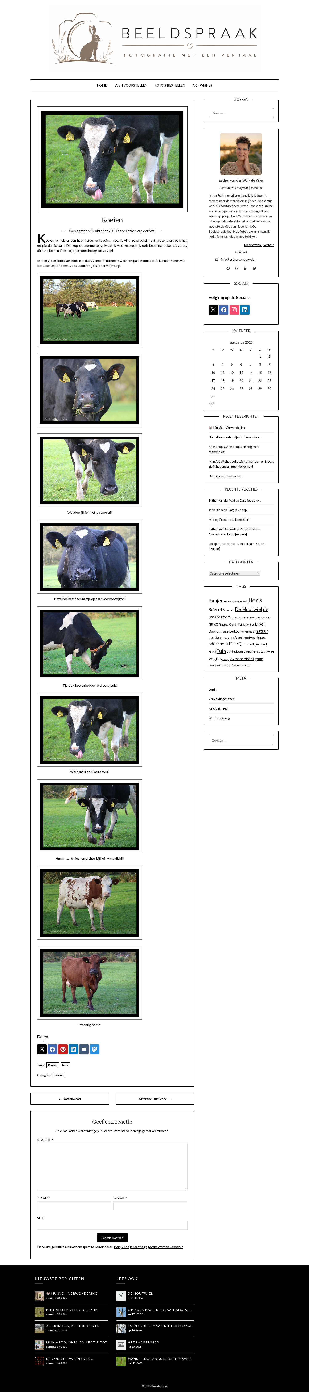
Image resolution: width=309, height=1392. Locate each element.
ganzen (265, 617)
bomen (238, 601)
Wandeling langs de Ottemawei (159, 1359)
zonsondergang (249, 658)
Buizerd (215, 609)
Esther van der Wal (140, 231)
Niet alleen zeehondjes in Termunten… (235, 437)
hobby (224, 624)
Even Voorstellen (130, 85)
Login (213, 689)
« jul (211, 403)
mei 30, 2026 (135, 1297)
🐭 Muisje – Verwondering (227, 427)
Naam (44, 1198)
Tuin (221, 651)
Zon (232, 659)
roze (263, 637)
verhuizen (235, 651)
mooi (251, 631)
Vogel (270, 651)
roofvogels (252, 637)
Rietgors (224, 637)
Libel (260, 623)
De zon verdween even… (225, 476)
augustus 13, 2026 (56, 1363)
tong (65, 1065)
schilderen (217, 644)
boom (245, 601)
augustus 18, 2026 (56, 1314)
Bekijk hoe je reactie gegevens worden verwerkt (148, 1247)
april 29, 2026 (135, 1314)
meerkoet (234, 631)
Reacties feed (218, 708)
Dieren (59, 1075)
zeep (225, 659)
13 (241, 372)
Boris (255, 600)
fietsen (251, 617)
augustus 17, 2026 (56, 1330)
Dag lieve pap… (250, 500)
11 (222, 372)
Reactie (45, 1140)
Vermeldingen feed (222, 699)
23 (269, 380)
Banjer (216, 601)
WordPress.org (219, 718)
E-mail (120, 1198)
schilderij (233, 643)
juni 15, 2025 (135, 1363)
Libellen (214, 631)
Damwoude (228, 610)
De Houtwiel (248, 609)
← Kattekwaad (70, 1099)
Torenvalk (248, 644)
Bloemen (228, 601)
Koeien (52, 1065)
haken (215, 624)
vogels (215, 658)
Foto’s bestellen (170, 85)
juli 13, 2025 (135, 1346)
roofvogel (236, 637)
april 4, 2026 (135, 1330)
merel (244, 631)
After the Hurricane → (155, 1099)
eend (243, 617)
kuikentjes (248, 624)
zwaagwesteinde (220, 665)
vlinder (263, 652)
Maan (223, 631)
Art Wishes (202, 85)
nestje (214, 637)
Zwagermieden (241, 665)
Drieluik (235, 617)
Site (40, 1218)
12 (232, 372)
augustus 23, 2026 (56, 1297)
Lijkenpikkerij (241, 519)
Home (102, 85)
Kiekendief (235, 624)
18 (222, 380)
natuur (262, 631)
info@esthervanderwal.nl (238, 259)
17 (213, 380)
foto (258, 617)
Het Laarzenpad (144, 1342)
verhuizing (251, 651)
